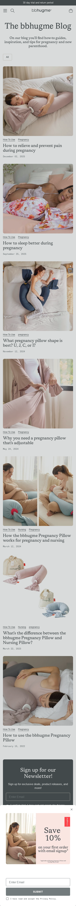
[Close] (71, 810)
